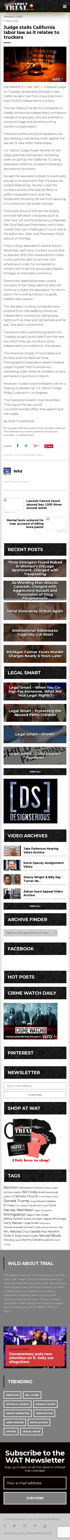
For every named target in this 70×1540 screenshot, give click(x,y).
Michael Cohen (32, 1227)
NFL (6, 1231)
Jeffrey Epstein (13, 1218)
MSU (60, 1227)
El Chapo (10, 1205)
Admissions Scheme (30, 1187)
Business (8, 454)
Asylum (17, 1192)
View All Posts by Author (16, 481)
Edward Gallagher (46, 1201)
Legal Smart (31, 1223)
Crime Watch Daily (48, 1196)
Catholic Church (25, 1196)
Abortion (11, 1187)
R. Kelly (17, 1235)
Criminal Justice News (24, 454)
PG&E (7, 1235)
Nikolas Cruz (19, 1231)
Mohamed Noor (50, 1227)
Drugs (33, 1201)
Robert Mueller (30, 1235)
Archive (8, 1192)
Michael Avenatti (13, 1227)
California (8, 1196)
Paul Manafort (50, 1231)
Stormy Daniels (32, 1239)
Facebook (35, 1205)
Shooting (9, 1239)
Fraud (45, 1205)
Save (50, 446)
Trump (7, 1244)
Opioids (35, 1231)
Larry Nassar (13, 1223)
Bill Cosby (30, 1192)
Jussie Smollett (33, 1218)
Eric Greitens (22, 1205)
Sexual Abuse (50, 1236)
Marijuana (44, 1223)
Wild (17, 471)
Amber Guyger (50, 1188)
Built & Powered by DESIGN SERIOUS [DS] (27, 1533)
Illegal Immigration (43, 1210)
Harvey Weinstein (19, 1210)
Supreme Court (51, 1240)
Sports (18, 1240)
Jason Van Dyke (37, 1214)
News (40, 454)
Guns (52, 1205)
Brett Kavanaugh (48, 1192)
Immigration (15, 1214)
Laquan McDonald (54, 1218)
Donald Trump (16, 1201)
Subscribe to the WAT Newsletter (35, 1456)
